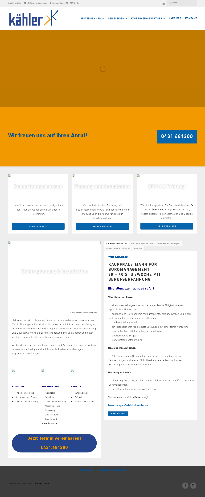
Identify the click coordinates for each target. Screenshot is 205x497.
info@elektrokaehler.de (37, 3)
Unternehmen (91, 18)
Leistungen (116, 18)
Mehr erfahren (38, 226)
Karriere (175, 18)
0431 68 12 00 (15, 3)
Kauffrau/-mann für (116, 244)
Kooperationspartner (146, 18)
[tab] (116, 243)
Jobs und (138, 249)
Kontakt (191, 18)
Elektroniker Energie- (169, 244)
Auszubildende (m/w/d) (142, 244)
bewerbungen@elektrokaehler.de (128, 405)
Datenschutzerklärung (112, 470)
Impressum (86, 470)
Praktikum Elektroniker (118, 249)
